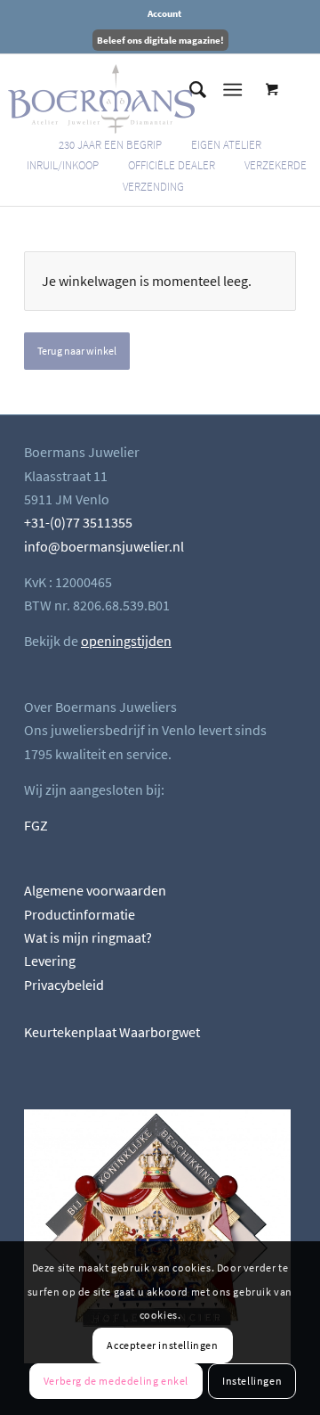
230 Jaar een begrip (110, 144)
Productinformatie (79, 914)
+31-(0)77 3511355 (78, 522)
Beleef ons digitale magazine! (160, 40)
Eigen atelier (226, 144)
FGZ (36, 825)
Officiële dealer (171, 165)
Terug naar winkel (76, 350)
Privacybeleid (64, 985)
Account (164, 13)
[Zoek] (189, 90)
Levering (50, 960)
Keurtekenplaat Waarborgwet (112, 1032)
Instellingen (252, 1380)
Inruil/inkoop (63, 165)
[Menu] (232, 90)
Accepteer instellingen (162, 1345)
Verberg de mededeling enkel (116, 1380)
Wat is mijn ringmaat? (88, 937)
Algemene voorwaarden (95, 890)
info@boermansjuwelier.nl (104, 546)
